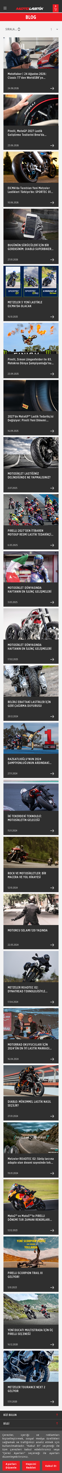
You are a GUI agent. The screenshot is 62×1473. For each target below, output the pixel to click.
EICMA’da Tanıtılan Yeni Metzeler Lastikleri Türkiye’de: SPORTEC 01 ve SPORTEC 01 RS (29, 190)
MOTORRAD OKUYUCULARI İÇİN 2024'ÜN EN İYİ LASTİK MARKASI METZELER (28, 1046)
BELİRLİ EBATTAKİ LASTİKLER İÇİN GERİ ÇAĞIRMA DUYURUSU (29, 704)
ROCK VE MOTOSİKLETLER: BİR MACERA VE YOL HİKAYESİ (27, 875)
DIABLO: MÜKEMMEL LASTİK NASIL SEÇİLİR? (29, 1103)
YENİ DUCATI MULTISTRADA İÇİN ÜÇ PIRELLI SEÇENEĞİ (30, 1332)
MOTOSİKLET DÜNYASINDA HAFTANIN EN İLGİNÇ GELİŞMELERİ (30, 589)
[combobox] (12, 29)
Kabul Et (50, 1465)
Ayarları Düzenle (11, 1465)
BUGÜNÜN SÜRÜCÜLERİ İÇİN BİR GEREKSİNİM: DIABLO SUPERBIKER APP (29, 247)
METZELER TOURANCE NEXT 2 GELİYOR (26, 1389)
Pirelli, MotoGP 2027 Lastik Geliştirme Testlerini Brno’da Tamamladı (26, 133)
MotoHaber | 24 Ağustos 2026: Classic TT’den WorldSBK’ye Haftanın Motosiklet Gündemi (27, 76)
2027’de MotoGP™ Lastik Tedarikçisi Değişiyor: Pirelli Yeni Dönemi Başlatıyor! (31, 418)
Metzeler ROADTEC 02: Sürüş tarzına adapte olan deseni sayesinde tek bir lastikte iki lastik (31, 1160)
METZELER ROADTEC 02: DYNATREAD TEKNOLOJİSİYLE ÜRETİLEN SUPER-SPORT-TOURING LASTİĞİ (30, 989)
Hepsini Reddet (31, 1465)
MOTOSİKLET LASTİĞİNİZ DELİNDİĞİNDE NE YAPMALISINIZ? (29, 475)
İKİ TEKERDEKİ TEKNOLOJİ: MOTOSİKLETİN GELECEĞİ (25, 818)
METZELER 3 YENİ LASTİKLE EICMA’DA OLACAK (25, 304)
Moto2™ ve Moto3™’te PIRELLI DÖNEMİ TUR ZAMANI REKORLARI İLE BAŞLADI (29, 1218)
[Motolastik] (30, 8)
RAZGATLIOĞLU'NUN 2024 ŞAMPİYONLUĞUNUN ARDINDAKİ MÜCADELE (28, 761)
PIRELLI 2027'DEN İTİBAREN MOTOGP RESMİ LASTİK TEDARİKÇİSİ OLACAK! (31, 532)
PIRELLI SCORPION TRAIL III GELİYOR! (25, 1275)
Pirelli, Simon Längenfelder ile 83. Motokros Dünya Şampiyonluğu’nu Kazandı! (30, 361)
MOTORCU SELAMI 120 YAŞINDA (28, 930)
